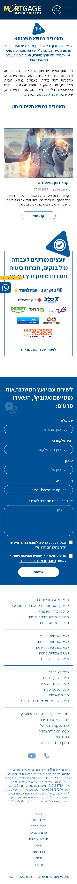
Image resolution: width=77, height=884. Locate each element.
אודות (38, 858)
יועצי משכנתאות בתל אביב (52, 641)
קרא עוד (38, 216)
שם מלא (67, 420)
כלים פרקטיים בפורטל (54, 725)
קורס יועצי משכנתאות (55, 719)
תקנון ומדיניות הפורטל (55, 742)
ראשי (39, 813)
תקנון (11, 876)
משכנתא (67, 75)
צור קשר (39, 864)
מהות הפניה (64, 480)
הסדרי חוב (62, 737)
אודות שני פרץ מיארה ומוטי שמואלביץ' (44, 714)
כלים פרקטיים (38, 832)
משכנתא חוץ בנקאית (55, 677)
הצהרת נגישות (26, 876)
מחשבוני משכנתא (50, 94)
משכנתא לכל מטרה (56, 689)
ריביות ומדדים (39, 826)
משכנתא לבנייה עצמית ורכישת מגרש (45, 700)
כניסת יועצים (57, 10)
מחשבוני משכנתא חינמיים (52, 599)
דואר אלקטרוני (62, 440)
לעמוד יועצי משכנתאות (38, 349)
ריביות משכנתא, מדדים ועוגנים (49, 617)
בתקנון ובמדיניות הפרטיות (38, 560)
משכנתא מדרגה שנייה (54, 683)
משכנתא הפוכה (58, 672)
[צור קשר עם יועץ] (5, 287)
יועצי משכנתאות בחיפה (54, 653)
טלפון (69, 460)
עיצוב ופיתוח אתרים (49, 876)
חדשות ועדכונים (38, 839)
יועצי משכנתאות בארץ (54, 636)
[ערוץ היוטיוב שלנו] (32, 757)
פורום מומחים (39, 852)
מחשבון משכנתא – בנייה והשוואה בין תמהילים (40, 605)
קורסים (38, 845)
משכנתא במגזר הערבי (54, 659)
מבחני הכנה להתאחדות (54, 731)
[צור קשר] (46, 757)
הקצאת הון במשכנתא (54, 182)
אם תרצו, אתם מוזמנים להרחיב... (49, 500)
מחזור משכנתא (59, 695)
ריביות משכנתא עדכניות (53, 622)
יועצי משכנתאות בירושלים (52, 647)
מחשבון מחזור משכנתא (54, 611)
